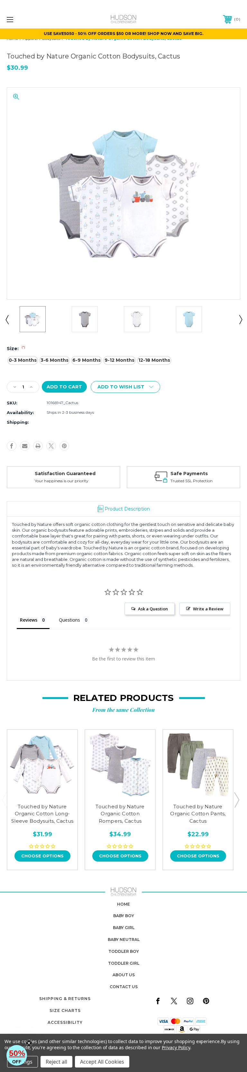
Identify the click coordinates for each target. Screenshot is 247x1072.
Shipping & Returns (65, 998)
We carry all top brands (199, 480)
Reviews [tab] (28, 620)
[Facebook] (11, 446)
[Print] (38, 446)
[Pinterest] (64, 446)
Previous (7, 319)
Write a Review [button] (208, 609)
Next (240, 319)
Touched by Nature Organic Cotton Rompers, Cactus (120, 813)
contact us (124, 986)
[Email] (25, 446)
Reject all (56, 1061)
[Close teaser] (29, 1043)
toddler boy (123, 951)
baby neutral (124, 939)
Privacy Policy (176, 1047)
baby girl (123, 927)
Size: (16, 348)
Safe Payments (80, 473)
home (123, 904)
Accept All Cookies (102, 1061)
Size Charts (65, 1010)
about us (124, 974)
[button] (16, 1055)
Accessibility (65, 1022)
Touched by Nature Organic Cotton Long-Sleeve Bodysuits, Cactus (42, 813)
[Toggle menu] (30, 19)
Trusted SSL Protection (82, 480)
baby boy (123, 915)
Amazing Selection (201, 473)
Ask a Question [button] (153, 609)
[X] (51, 446)
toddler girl (123, 963)
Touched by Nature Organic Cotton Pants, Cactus (197, 813)
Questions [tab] (69, 620)
